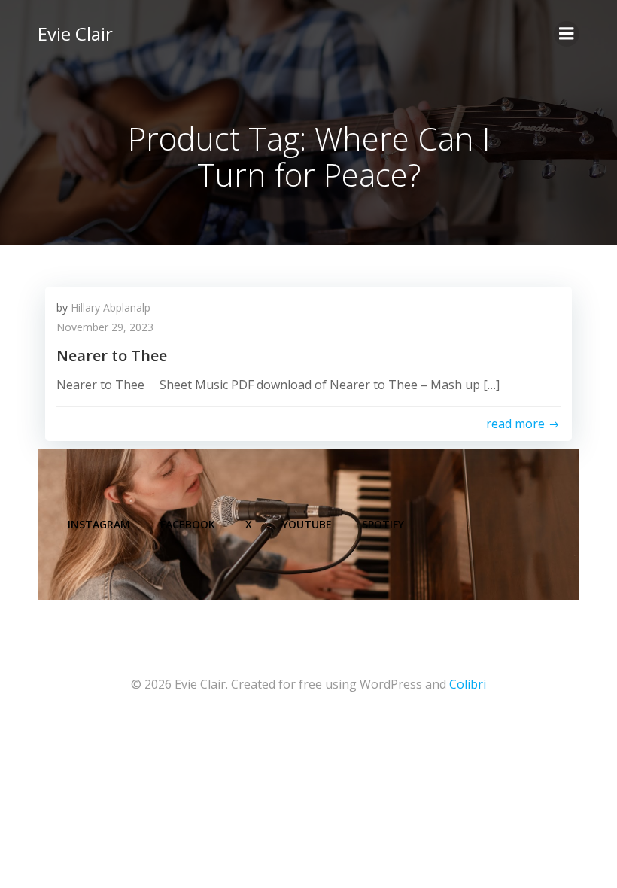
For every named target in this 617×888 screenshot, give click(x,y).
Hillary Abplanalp (110, 307)
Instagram (99, 524)
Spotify (383, 524)
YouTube (307, 524)
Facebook (187, 524)
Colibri (467, 684)
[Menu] (566, 34)
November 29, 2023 (104, 327)
